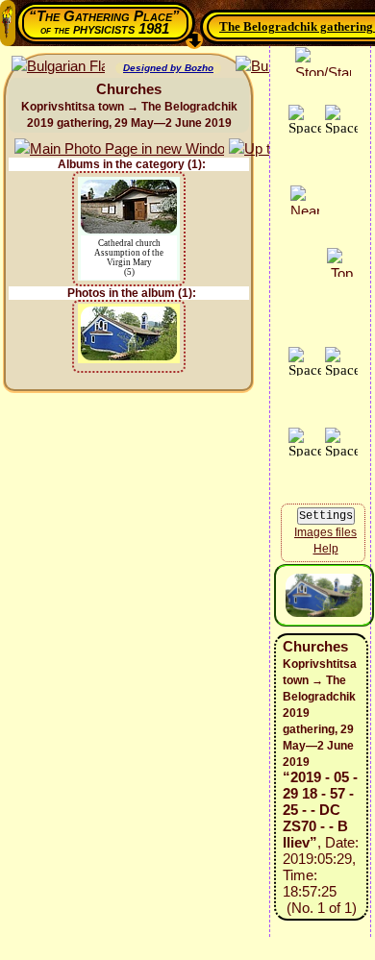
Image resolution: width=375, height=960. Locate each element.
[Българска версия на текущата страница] (58, 67)
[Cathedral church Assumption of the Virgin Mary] (129, 189)
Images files (325, 532)
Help (325, 548)
